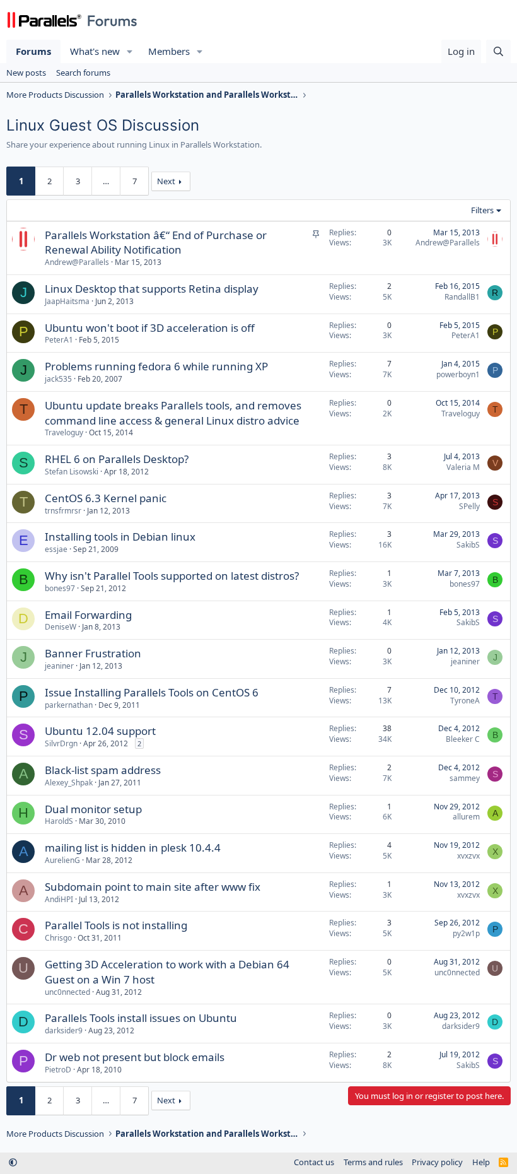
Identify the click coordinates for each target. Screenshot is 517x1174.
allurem (466, 816)
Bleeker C (463, 739)
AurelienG (62, 860)
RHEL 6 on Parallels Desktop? (117, 459)
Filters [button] (482, 210)
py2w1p (466, 933)
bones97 (60, 588)
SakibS (468, 544)
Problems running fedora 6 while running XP (156, 366)
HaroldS (59, 821)
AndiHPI (59, 899)
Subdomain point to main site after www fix (152, 886)
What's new (95, 51)
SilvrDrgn (61, 743)
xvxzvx (468, 855)
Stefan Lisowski (71, 471)
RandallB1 (462, 296)
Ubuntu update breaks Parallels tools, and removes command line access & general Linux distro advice (173, 413)
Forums (33, 51)
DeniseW (60, 626)
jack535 (58, 378)
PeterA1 (59, 339)
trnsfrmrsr (63, 510)
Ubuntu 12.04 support (100, 731)
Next (166, 181)
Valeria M (463, 467)
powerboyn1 (458, 374)
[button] (130, 51)
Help (481, 1162)
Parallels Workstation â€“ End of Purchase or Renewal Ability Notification (156, 242)
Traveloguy (64, 432)
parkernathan (69, 705)
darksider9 (64, 1030)
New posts (26, 72)
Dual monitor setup (93, 809)
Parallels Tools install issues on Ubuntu (141, 1018)
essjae (56, 549)
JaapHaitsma (67, 301)
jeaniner (59, 665)
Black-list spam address (103, 770)
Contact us (314, 1162)
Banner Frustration (93, 653)
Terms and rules (373, 1162)
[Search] (498, 51)
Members (169, 51)
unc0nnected (67, 992)
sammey (465, 778)
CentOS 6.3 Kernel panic (105, 498)
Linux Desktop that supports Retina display (151, 288)
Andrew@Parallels (77, 262)
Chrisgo (58, 937)
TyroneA (465, 700)
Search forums (83, 72)
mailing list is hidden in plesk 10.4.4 (133, 847)
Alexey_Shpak (69, 782)
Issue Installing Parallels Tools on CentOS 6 (151, 692)
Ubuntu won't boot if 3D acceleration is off (150, 327)
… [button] (106, 181)
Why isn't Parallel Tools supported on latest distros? (172, 575)
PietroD (58, 1069)
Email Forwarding (88, 615)
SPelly (469, 506)
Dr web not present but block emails (134, 1057)
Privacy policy (437, 1162)
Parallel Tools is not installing (116, 925)
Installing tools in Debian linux (120, 536)
